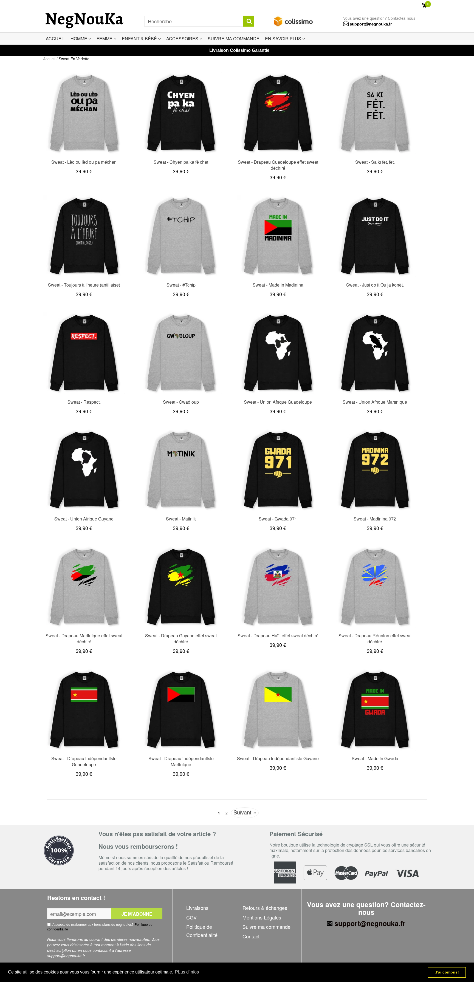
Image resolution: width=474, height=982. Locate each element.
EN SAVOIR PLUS (283, 38)
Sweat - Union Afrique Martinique (375, 402)
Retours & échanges (264, 907)
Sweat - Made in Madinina (278, 285)
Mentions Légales (261, 917)
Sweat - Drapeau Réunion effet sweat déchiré (374, 638)
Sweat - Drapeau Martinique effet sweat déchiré (84, 638)
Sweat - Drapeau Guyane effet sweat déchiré (181, 638)
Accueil (49, 58)
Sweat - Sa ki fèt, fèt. (375, 162)
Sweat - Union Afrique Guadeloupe (278, 402)
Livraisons (197, 907)
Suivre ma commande (266, 926)
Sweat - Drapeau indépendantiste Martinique (181, 761)
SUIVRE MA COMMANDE (233, 38)
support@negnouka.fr (370, 24)
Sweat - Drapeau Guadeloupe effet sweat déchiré (278, 165)
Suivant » (244, 812)
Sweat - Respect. (84, 402)
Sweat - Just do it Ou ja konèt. (375, 285)
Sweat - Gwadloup (181, 402)
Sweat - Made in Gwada (375, 758)
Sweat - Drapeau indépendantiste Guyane (278, 758)
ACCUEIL (55, 38)
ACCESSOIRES (182, 38)
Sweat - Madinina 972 (375, 519)
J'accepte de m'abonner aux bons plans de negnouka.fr (100, 926)
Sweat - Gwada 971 (278, 519)
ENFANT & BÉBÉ (140, 38)
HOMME (79, 38)
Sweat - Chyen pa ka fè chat (181, 162)
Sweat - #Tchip (181, 285)
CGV (191, 917)
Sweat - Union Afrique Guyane (84, 519)
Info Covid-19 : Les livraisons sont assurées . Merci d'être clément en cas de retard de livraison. (126, 5)
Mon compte (401, 5)
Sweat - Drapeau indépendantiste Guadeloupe (84, 761)
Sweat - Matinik (181, 519)
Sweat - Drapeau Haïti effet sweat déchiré (278, 635)
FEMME (105, 38)
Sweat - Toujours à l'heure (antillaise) (84, 285)
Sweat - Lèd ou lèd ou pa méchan (84, 162)
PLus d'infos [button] (187, 972)
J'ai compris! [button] (447, 972)
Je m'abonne (137, 914)
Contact (250, 936)
